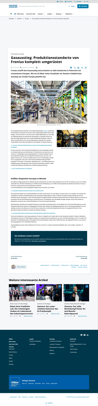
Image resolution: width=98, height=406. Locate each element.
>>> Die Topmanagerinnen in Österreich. (21, 168)
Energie (27, 18)
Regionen (52, 353)
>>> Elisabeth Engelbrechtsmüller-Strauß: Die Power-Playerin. (27, 190)
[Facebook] (81, 335)
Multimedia (73, 339)
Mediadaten (54, 383)
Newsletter (38, 383)
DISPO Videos (73, 349)
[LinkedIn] (78, 67)
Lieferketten (32, 344)
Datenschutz (13, 397)
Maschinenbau (45, 265)
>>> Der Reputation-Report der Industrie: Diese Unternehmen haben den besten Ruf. (33, 213)
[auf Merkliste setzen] (37, 68)
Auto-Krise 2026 (13, 344)
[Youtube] (84, 335)
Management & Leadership (57, 347)
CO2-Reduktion (55, 265)
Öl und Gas (83, 265)
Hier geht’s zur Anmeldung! (39, 241)
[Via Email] (82, 67)
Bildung (52, 350)
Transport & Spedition (35, 341)
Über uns (24, 383)
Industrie (19, 18)
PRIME (11, 339)
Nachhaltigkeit (74, 265)
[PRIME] (11, 14)
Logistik (31, 339)
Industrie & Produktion (56, 341)
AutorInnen (31, 383)
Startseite (11, 18)
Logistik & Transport (55, 344)
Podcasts (72, 341)
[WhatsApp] (85, 67)
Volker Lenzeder (82, 267)
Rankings (52, 339)
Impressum (25, 397)
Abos (43, 383)
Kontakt (31, 397)
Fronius (45, 131)
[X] (74, 67)
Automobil (11, 349)
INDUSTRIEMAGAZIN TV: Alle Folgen (78, 345)
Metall (10, 358)
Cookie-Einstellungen (40, 397)
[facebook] (71, 67)
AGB (19, 397)
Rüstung (11, 364)
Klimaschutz (65, 265)
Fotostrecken (73, 352)
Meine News (12, 341)
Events (48, 383)
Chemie (11, 355)
